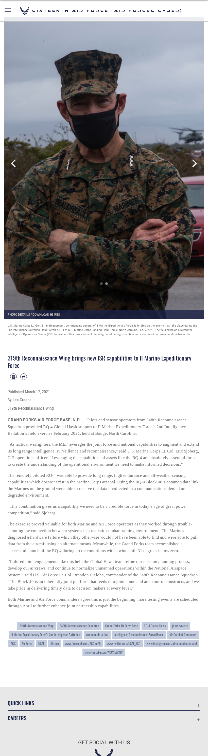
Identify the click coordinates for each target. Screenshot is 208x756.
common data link (97, 634)
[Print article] (13, 376)
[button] (8, 11)
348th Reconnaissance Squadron (79, 625)
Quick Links (21, 703)
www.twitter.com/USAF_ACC (124, 643)
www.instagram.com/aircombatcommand (172, 643)
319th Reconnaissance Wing (37, 625)
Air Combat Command (182, 634)
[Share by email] (23, 376)
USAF (41, 643)
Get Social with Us (104, 743)
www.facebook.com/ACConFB (83, 643)
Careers (17, 718)
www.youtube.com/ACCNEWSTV (104, 652)
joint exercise (180, 625)
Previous (14, 163)
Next (194, 163)
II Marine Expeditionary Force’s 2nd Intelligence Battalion (45, 634)
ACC (13, 643)
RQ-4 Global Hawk (155, 625)
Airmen (54, 643)
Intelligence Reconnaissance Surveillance (138, 634)
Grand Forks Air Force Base (121, 625)
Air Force (27, 643)
